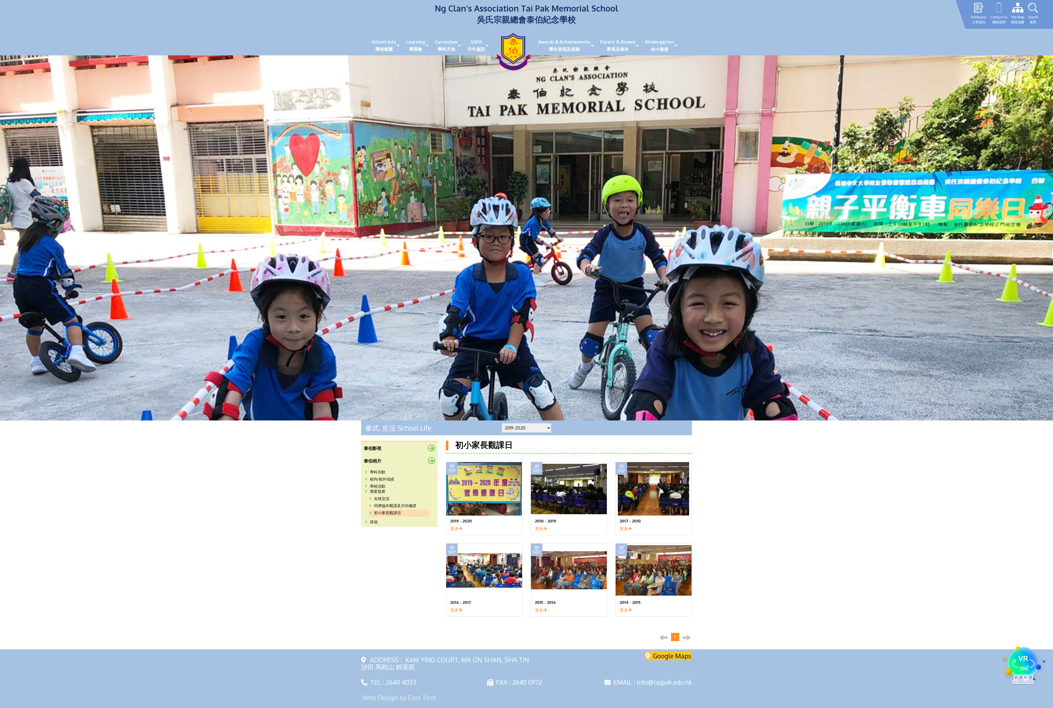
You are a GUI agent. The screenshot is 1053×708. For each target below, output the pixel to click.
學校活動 (377, 486)
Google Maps (672, 655)
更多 (454, 528)
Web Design (380, 697)
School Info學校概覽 (384, 45)
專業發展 (377, 492)
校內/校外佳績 (382, 479)
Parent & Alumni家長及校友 (617, 45)
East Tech (422, 697)
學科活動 (377, 472)
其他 (374, 522)
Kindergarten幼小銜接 (659, 45)
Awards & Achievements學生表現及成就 (564, 45)
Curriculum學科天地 (446, 45)
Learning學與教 (415, 45)
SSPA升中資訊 (476, 45)
